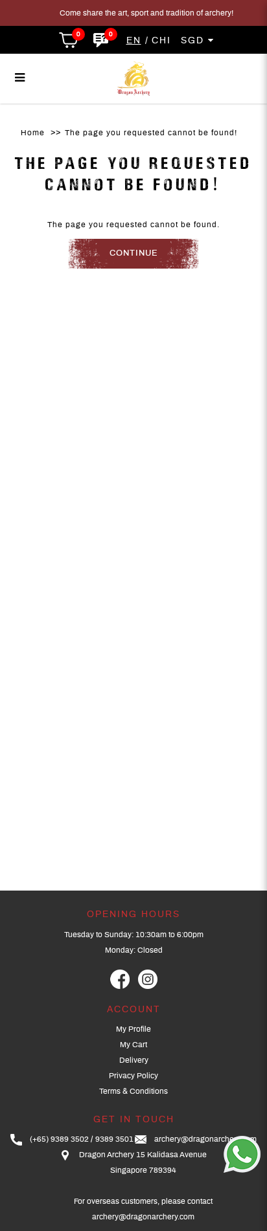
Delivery (133, 1060)
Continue (134, 253)
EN (133, 40)
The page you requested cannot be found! (151, 133)
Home (33, 133)
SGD (194, 40)
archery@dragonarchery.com (205, 1139)
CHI (161, 40)
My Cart (133, 1044)
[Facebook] (120, 979)
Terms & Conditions (133, 1091)
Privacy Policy (133, 1076)
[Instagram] (147, 979)
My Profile (133, 1029)
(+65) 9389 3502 (59, 1139)
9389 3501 (114, 1139)
